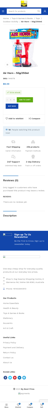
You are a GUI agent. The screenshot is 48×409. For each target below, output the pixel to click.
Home (6, 18)
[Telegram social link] (24, 378)
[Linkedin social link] (19, 378)
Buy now (12, 106)
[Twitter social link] (10, 378)
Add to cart (25, 100)
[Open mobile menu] (3, 11)
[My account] (44, 11)
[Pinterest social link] (15, 378)
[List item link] (24, 280)
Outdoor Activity (11, 21)
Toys (38, 18)
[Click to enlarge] (7, 64)
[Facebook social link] (5, 378)
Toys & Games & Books (22, 18)
